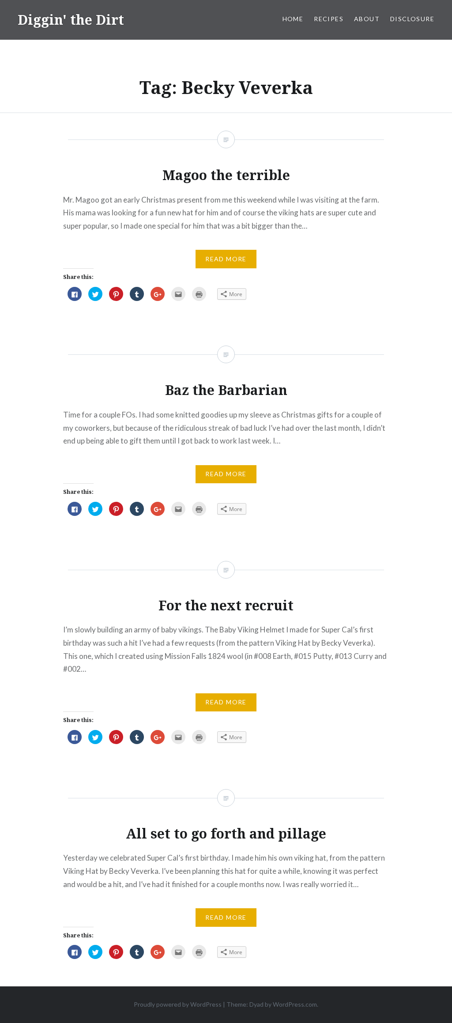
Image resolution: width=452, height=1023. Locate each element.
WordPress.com (295, 1004)
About (367, 19)
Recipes (328, 19)
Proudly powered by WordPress (178, 1004)
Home (293, 19)
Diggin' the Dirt (71, 20)
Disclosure (412, 19)
